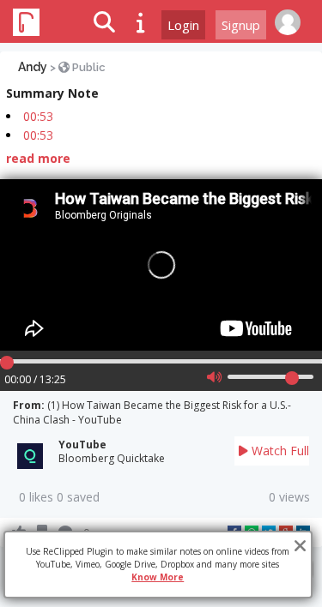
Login (183, 24)
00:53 (38, 116)
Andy (32, 67)
